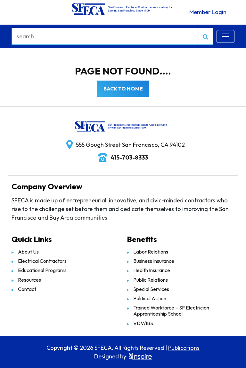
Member (207, 12)
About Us (28, 251)
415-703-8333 (129, 157)
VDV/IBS (143, 323)
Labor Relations (150, 251)
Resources (29, 280)
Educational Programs (42, 270)
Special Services (151, 289)
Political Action (149, 298)
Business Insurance (153, 261)
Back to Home (123, 88)
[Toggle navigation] (225, 36)
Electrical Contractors (42, 261)
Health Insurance (151, 270)
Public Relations (150, 280)
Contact (27, 289)
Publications (184, 347)
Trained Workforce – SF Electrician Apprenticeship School (171, 310)
